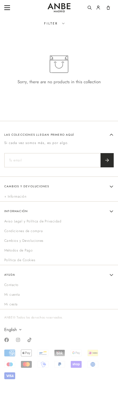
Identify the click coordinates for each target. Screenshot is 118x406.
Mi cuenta (12, 294)
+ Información (15, 196)
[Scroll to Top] (107, 375)
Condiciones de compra (23, 231)
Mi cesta (11, 304)
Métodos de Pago (18, 250)
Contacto (11, 284)
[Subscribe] (107, 160)
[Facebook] (6, 340)
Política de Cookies (19, 260)
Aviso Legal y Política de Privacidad (32, 221)
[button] (108, 7)
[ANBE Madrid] (59, 7)
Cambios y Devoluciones (24, 240)
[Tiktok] (29, 340)
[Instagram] (18, 340)
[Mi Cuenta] (98, 8)
